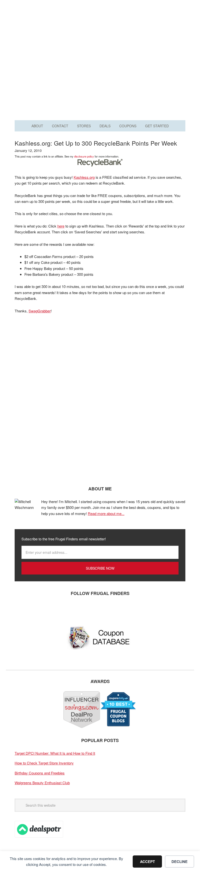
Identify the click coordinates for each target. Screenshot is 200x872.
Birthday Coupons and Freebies (40, 772)
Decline (179, 861)
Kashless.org (84, 177)
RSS (65, 609)
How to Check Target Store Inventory (44, 762)
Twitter (35, 609)
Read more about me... (106, 513)
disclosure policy (84, 156)
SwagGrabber (40, 310)
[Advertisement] (100, 73)
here (60, 225)
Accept (147, 861)
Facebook (21, 609)
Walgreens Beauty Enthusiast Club (42, 782)
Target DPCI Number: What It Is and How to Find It (55, 753)
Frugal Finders (100, 28)
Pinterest (50, 609)
